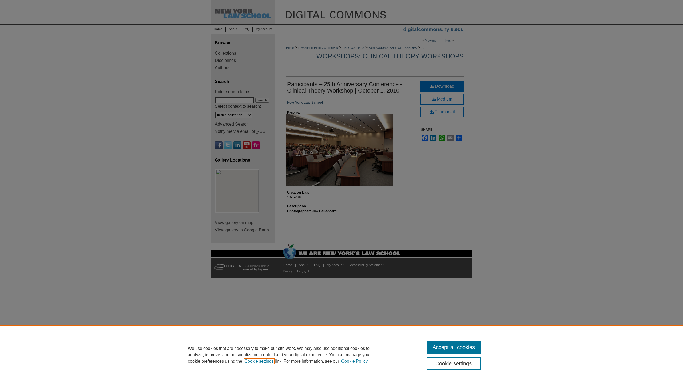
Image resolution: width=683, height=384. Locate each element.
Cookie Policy (354, 361)
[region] (341, 354)
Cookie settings (259, 361)
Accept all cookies (453, 347)
